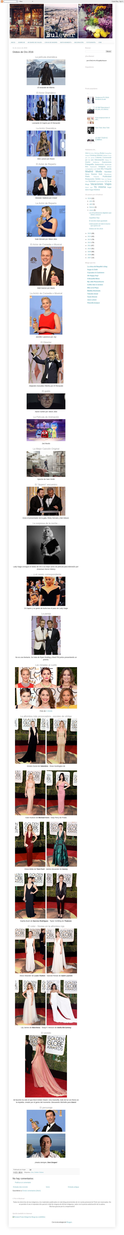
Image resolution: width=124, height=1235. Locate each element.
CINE (100, 42)
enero (91, 210)
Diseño (87, 162)
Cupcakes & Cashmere (95, 272)
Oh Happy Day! (92, 275)
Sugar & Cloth (92, 269)
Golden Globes (39, 1172)
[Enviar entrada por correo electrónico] (30, 1169)
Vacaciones (96, 184)
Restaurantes (89, 179)
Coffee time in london (95, 285)
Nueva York (96, 174)
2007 (89, 258)
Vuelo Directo (92, 297)
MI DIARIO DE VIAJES (35, 42)
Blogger (69, 1222)
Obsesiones (107, 174)
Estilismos (96, 162)
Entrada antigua (73, 1187)
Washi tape (89, 187)
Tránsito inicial (92, 294)
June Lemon (91, 300)
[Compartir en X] (18, 1172)
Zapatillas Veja (94, 218)
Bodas (102, 153)
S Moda (49, 711)
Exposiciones (106, 162)
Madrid (89, 171)
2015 (89, 233)
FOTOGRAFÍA (91, 42)
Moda (99, 171)
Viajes (108, 184)
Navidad (107, 172)
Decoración (99, 160)
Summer (92, 181)
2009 (89, 251)
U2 (106, 181)
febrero (92, 207)
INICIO (13, 42)
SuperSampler (100, 181)
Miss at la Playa (93, 288)
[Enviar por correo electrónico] (14, 1172)
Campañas (108, 153)
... (87, 93)
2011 (89, 245)
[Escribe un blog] (16, 1172)
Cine (32, 1172)
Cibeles (105, 155)
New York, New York (102, 128)
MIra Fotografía (106, 169)
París (87, 176)
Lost (95, 169)
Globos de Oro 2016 (96, 229)
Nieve (87, 174)
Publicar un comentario (23, 1182)
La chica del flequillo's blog (97, 266)
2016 (89, 198)
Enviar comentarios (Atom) (31, 1191)
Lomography (89, 169)
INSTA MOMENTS (65, 42)
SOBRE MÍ (21, 42)
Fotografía (89, 164)
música (97, 190)
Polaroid (96, 176)
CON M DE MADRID (51, 42)
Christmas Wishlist (96, 155)
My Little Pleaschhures (95, 282)
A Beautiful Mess (93, 278)
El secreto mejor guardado (98, 221)
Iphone (109, 166)
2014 (89, 236)
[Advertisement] (97, 319)
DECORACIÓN (79, 42)
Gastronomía (99, 164)
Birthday (96, 153)
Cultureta (98, 157)
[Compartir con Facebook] (20, 1172)
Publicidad (107, 176)
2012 (89, 242)
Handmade (108, 164)
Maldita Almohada (93, 291)
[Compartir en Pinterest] (22, 1172)
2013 (89, 239)
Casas (87, 155)
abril (91, 204)
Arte (86, 153)
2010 (89, 248)
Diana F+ (108, 160)
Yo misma (100, 187)
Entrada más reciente (20, 1187)
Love (98, 169)
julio (91, 201)
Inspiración (93, 166)
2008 (89, 255)
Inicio (48, 1187)
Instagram (102, 166)
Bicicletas (91, 153)
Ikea (86, 166)
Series (98, 179)
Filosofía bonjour (93, 303)
